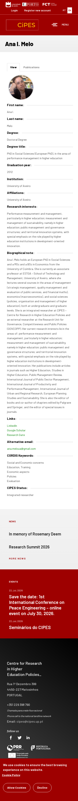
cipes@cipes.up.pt (30, 721)
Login (14, 10)
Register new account (37, 10)
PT (64, 10)
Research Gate (16, 435)
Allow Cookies (16, 787)
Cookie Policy (11, 775)
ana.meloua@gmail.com (21, 448)
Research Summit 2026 (29, 546)
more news (17, 558)
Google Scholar (16, 430)
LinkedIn (12, 425)
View (15, 68)
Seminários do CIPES (30, 627)
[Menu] (54, 25)
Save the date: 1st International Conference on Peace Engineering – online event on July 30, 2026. (36, 605)
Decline (42, 787)
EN (69, 10)
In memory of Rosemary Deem (35, 533)
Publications (31, 67)
